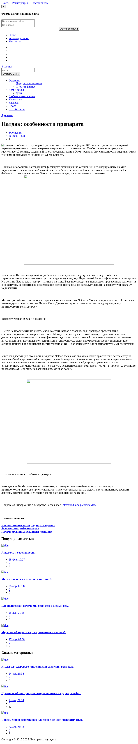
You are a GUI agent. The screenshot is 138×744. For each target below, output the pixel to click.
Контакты (15, 41)
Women (6, 66)
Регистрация (20, 2)
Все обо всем (17, 109)
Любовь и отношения (22, 96)
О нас (12, 35)
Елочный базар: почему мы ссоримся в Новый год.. (35, 605)
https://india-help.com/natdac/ (79, 504)
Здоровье (14, 80)
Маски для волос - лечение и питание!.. (26, 579)
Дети (19, 93)
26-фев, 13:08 (17, 135)
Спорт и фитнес (25, 86)
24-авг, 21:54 (16, 673)
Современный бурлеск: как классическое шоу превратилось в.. (42, 719)
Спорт (12, 105)
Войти (5, 2)
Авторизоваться (69, 28)
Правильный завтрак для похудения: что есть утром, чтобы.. (41, 693)
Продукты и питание (29, 83)
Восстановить (39, 2)
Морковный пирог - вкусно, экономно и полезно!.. (33, 632)
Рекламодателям (19, 38)
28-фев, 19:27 (17, 559)
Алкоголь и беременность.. (18, 552)
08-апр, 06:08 (17, 586)
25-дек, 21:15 (16, 612)
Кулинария (15, 99)
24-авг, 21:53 (16, 726)
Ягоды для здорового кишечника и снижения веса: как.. (37, 666)
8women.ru (15, 132)
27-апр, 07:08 (17, 639)
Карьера (14, 102)
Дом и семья (16, 89)
